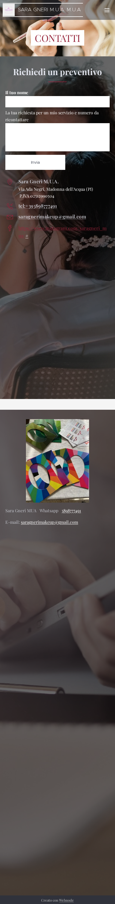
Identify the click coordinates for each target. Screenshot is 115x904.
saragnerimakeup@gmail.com (52, 216)
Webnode (66, 900)
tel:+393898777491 (37, 206)
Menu (107, 10)
